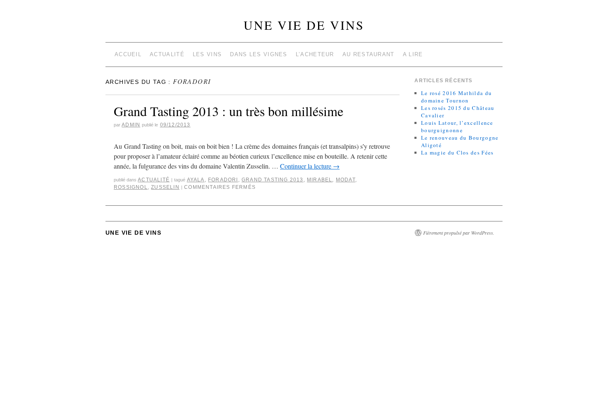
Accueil (128, 54)
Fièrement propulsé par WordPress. (458, 232)
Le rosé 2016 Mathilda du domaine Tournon (456, 96)
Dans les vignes (258, 54)
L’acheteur (315, 54)
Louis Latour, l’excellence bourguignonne (457, 126)
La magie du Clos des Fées (457, 152)
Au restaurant (368, 54)
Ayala (196, 180)
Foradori (223, 180)
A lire (413, 54)
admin (131, 125)
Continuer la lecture (310, 166)
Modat (345, 180)
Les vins (207, 54)
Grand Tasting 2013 (273, 180)
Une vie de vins (304, 25)
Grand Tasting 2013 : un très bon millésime (228, 111)
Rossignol (131, 187)
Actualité (167, 54)
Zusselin (165, 187)
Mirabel (319, 180)
